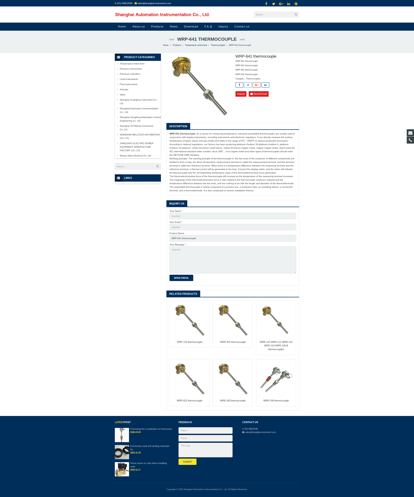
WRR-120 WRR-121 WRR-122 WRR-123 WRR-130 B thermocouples (276, 346)
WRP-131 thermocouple (189, 342)
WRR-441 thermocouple (233, 342)
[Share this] (239, 85)
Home (166, 45)
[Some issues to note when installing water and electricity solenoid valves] (122, 476)
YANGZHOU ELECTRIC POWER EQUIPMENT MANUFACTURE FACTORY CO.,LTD (136, 147)
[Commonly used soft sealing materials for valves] (122, 458)
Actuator (124, 89)
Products (177, 45)
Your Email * (175, 222)
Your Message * (177, 244)
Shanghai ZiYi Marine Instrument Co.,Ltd (136, 128)
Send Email (260, 93)
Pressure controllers (130, 74)
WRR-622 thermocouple (189, 400)
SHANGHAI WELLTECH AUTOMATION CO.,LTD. (140, 136)
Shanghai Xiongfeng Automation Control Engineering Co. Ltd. (140, 119)
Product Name (176, 233)
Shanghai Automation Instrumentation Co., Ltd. (139, 110)
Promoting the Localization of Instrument (151, 429)
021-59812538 (124, 3)
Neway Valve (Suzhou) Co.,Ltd (135, 155)
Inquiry (241, 93)
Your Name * (175, 211)
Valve (122, 94)
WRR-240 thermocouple (276, 400)
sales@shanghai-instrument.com (154, 3)
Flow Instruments (128, 84)
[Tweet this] (248, 85)
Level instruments (129, 79)
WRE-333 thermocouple (232, 400)
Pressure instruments (131, 68)
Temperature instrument (196, 45)
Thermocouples (218, 45)
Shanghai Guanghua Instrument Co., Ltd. (139, 101)
